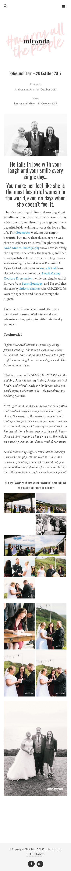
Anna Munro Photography (21, 248)
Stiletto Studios (29, 288)
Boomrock (23, 232)
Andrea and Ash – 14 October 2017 (36, 90)
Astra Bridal (48, 268)
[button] (66, 4)
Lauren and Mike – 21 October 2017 (35, 104)
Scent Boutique (32, 283)
